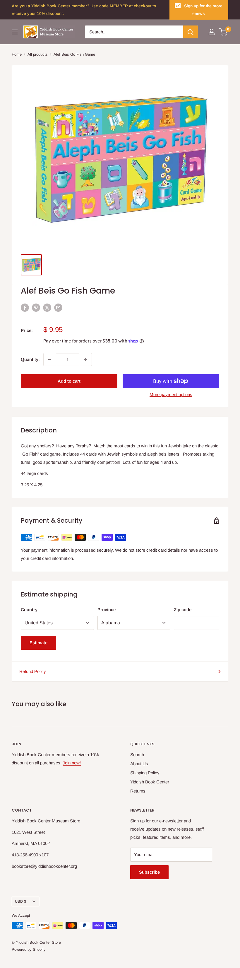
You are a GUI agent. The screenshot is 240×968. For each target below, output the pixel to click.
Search (137, 754)
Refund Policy (32, 671)
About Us (139, 763)
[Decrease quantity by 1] (50, 359)
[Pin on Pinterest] (36, 307)
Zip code (182, 609)
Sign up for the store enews (203, 10)
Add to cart (69, 381)
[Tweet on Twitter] (47, 307)
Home (17, 54)
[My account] (212, 32)
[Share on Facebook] (25, 307)
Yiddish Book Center (149, 781)
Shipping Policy (145, 772)
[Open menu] (15, 32)
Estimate (38, 642)
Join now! (72, 762)
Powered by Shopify (29, 949)
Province (106, 609)
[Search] (190, 31)
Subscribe (149, 872)
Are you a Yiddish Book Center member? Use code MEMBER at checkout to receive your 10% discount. (84, 10)
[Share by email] (58, 307)
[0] (223, 31)
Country (29, 609)
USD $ (20, 901)
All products (38, 54)
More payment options (171, 394)
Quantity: (30, 359)
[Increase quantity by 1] (85, 359)
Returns (137, 790)
